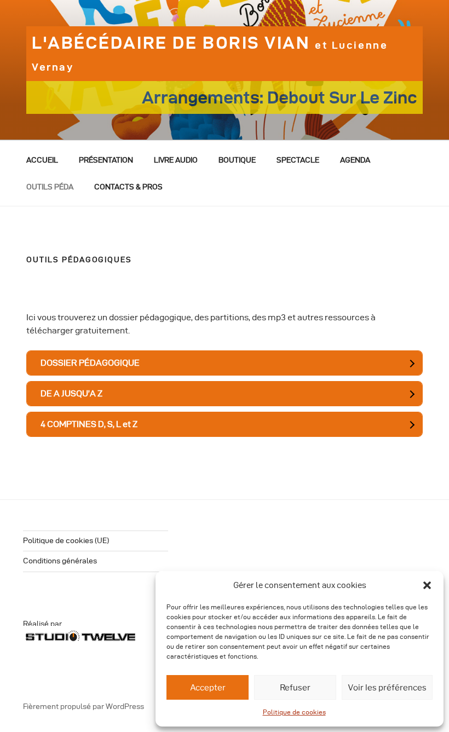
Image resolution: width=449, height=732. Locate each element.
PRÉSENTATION (106, 160)
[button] (427, 585)
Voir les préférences (387, 688)
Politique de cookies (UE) (66, 541)
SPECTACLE (298, 160)
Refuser (295, 688)
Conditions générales (60, 561)
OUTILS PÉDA (49, 187)
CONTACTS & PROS (128, 187)
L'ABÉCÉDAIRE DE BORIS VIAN (210, 53)
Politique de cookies (294, 712)
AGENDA (355, 160)
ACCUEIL (42, 160)
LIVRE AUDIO (176, 160)
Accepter (208, 688)
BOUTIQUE (237, 160)
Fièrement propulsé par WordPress (83, 706)
